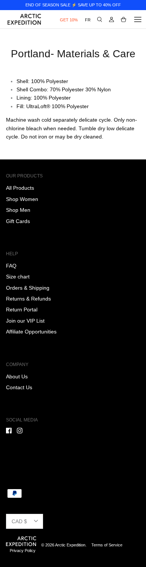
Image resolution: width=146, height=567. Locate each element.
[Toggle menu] (138, 19)
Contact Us (19, 387)
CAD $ (19, 521)
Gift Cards (18, 221)
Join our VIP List (25, 321)
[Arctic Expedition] (24, 19)
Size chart (18, 277)
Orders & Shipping (27, 288)
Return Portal (21, 310)
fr (88, 20)
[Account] (112, 19)
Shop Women (22, 199)
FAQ (11, 266)
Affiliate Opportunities (31, 332)
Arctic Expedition (70, 545)
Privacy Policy (23, 550)
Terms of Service (106, 545)
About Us (17, 376)
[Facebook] (9, 430)
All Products (20, 188)
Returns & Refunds (28, 299)
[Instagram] (19, 430)
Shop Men (18, 210)
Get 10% (69, 20)
